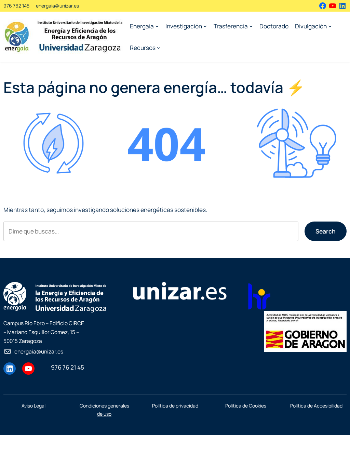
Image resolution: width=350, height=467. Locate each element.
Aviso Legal (33, 405)
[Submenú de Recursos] (158, 47)
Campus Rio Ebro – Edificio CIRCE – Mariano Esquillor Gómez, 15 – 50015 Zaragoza (43, 332)
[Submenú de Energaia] (157, 26)
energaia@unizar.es (57, 5)
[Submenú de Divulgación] (330, 26)
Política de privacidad (175, 405)
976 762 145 (16, 5)
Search (325, 231)
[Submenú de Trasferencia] (251, 26)
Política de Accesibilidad (316, 405)
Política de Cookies (245, 405)
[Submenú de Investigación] (205, 26)
